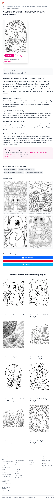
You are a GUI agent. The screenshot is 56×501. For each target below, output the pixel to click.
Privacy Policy (18, 479)
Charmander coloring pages (19, 6)
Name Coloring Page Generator (6, 488)
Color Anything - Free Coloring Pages (47, 466)
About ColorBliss (18, 456)
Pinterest (31, 458)
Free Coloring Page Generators (6, 477)
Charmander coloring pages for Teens (34, 172)
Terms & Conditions (19, 477)
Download (9, 55)
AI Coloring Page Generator (7, 456)
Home (4, 6)
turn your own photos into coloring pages (36, 152)
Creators (17, 462)
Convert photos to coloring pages (7, 458)
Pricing (3, 469)
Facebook (31, 456)
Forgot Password (46, 460)
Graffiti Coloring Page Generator (6, 481)
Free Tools (4, 472)
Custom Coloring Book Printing (6, 464)
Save (28, 260)
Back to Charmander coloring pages (12, 8)
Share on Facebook (29, 257)
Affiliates (17, 473)
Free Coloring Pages (9, 6)
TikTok (30, 464)
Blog (16, 464)
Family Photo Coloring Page (7, 461)
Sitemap (17, 466)
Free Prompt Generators (7, 474)
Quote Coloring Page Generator (6, 491)
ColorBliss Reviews (19, 458)
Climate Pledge (18, 475)
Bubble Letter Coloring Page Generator (6, 484)
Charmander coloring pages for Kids (26, 169)
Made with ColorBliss (19, 460)
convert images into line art (11, 154)
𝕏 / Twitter (31, 462)
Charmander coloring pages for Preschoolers (13, 172)
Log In (43, 458)
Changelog (17, 469)
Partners (17, 471)
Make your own (7, 61)
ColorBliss (7, 156)
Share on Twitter (29, 264)
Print (18, 55)
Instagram (31, 460)
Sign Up (44, 456)
